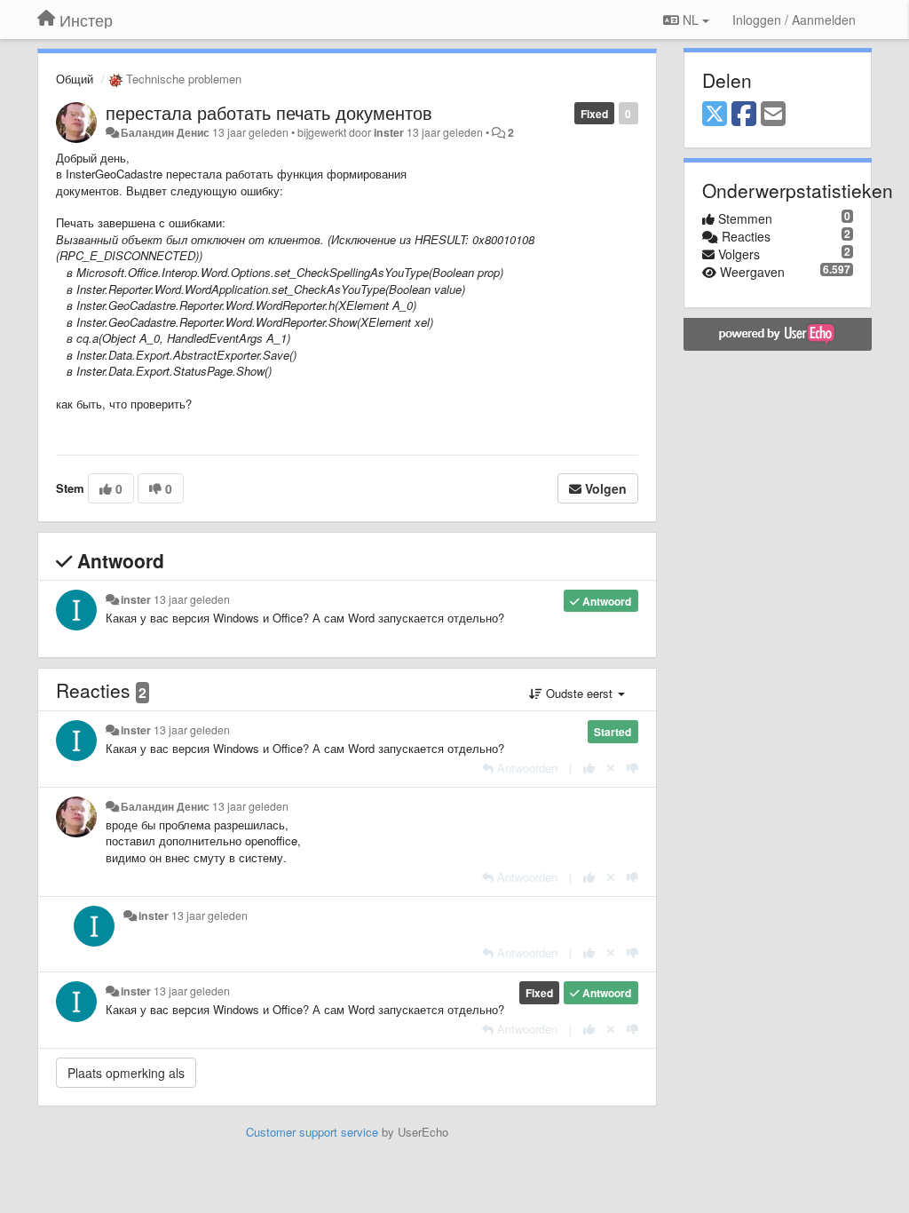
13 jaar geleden (192, 599)
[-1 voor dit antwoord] (632, 767)
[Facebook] (743, 114)
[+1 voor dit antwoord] (589, 767)
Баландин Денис (165, 132)
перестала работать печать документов (269, 112)
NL (690, 19)
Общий (74, 78)
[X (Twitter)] (714, 114)
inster (389, 132)
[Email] (773, 114)
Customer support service (312, 1131)
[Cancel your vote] (610, 767)
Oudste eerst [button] (579, 693)
